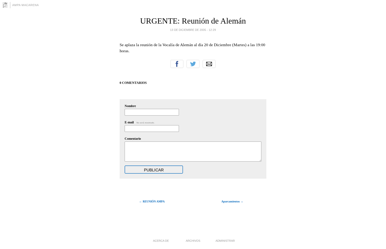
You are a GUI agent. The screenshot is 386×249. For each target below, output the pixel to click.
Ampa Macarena (25, 5)
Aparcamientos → (232, 201)
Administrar (225, 240)
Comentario (133, 138)
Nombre (130, 106)
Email (209, 64)
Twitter (193, 64)
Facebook (176, 64)
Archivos (193, 240)
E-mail (140, 122)
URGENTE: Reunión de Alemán (193, 20)
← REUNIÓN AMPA (152, 201)
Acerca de (161, 240)
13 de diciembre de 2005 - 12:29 (193, 29)
